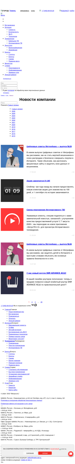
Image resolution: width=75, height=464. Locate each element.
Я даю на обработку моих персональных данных (24, 90)
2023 (13, 118)
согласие (11, 90)
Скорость (12, 29)
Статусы (12, 54)
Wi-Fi (10, 34)
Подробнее (30, 453)
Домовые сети (14, 72)
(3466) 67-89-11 (26, 460)
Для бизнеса (24, 11)
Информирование (15, 70)
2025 (13, 113)
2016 (13, 134)
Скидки (11, 59)
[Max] (35, 305)
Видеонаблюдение (15, 47)
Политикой (54, 449)
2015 (13, 136)
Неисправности (14, 68)
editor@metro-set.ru (34, 457)
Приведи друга (14, 61)
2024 (13, 116)
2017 (13, 131)
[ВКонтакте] (32, 305)
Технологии (13, 36)
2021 (13, 122)
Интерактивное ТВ (15, 43)
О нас (33, 11)
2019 (13, 127)
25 (41, 302)
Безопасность (14, 32)
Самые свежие (13, 105)
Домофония (13, 50)
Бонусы (11, 56)
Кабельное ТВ (14, 41)
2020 (13, 125)
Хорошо (45, 453)
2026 (13, 111)
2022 (13, 120)
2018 (13, 129)
